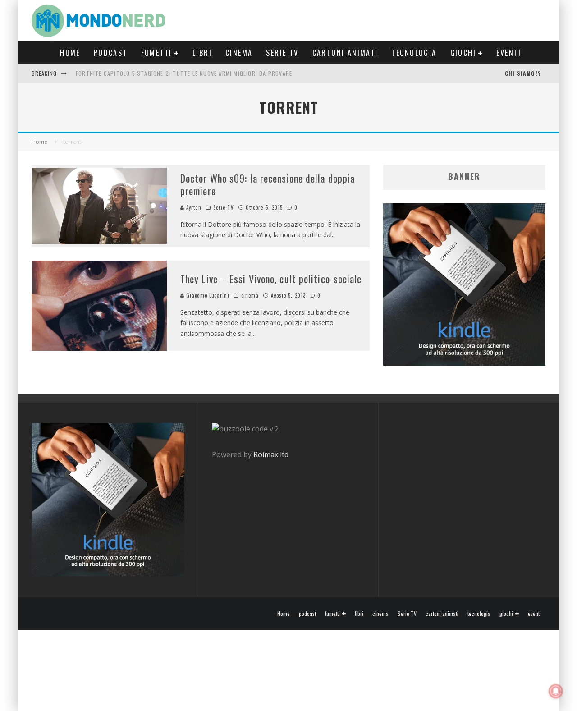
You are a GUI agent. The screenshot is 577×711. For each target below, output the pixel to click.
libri (202, 52)
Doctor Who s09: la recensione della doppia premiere (267, 184)
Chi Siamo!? (523, 73)
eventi (508, 52)
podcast (111, 52)
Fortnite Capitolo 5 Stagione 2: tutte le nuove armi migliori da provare (184, 73)
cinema (238, 52)
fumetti (156, 52)
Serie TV (282, 52)
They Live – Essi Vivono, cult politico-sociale (271, 278)
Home (70, 52)
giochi (463, 52)
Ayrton (192, 207)
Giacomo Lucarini (206, 295)
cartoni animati (345, 52)
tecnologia (414, 52)
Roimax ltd (270, 454)
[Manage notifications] (556, 691)
